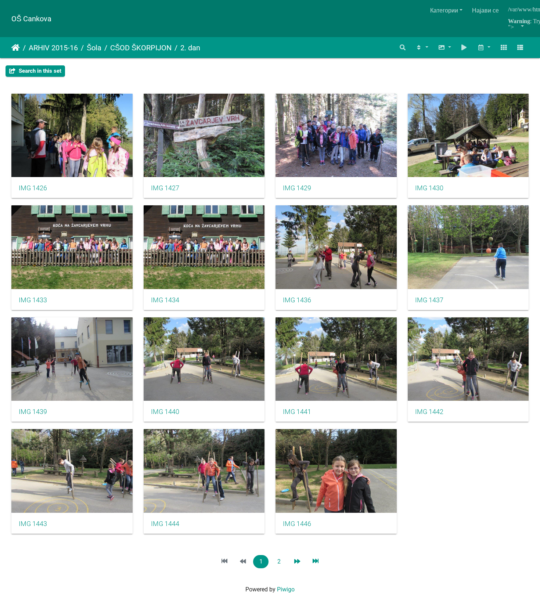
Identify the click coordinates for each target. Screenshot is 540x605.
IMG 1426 (33, 188)
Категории (444, 10)
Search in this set (39, 71)
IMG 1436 (297, 300)
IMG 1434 (165, 300)
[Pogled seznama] (520, 47)
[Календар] (483, 47)
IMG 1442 (429, 411)
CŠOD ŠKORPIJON (141, 47)
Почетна (15, 47)
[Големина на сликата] (444, 47)
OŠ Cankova (31, 18)
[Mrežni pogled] (503, 47)
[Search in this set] (403, 47)
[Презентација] (464, 47)
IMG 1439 (33, 411)
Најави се (485, 10)
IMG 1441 (297, 411)
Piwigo (286, 589)
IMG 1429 (297, 188)
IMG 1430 (429, 188)
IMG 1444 (165, 523)
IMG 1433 (33, 300)
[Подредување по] (421, 47)
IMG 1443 (33, 523)
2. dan (190, 47)
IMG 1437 (429, 300)
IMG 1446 (297, 523)
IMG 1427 (165, 188)
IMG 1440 (165, 411)
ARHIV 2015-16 (53, 47)
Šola (94, 47)
